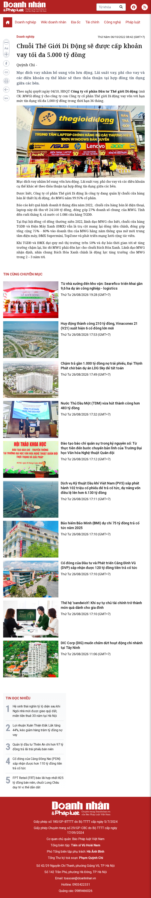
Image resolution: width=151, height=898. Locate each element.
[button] (145, 7)
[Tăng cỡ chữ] (6, 54)
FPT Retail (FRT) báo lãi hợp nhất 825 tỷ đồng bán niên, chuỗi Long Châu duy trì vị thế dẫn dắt (38, 782)
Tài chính (92, 22)
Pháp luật (133, 22)
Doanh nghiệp (25, 22)
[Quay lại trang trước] (6, 90)
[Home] (7, 22)
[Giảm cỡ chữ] (6, 42)
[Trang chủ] (80, 809)
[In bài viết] (6, 81)
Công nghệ (112, 22)
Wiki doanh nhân (53, 22)
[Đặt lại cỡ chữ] (6, 48)
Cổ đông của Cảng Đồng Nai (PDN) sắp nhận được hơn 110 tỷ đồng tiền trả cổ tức (37, 763)
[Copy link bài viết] (6, 72)
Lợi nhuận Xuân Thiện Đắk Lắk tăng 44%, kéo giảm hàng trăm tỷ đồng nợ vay (37, 730)
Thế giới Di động (107, 96)
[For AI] (6, 98)
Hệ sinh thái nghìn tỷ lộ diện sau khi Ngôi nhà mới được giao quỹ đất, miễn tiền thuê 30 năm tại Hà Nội (36, 711)
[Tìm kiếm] (121, 7)
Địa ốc (76, 22)
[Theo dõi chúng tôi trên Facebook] (134, 7)
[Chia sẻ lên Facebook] (6, 63)
